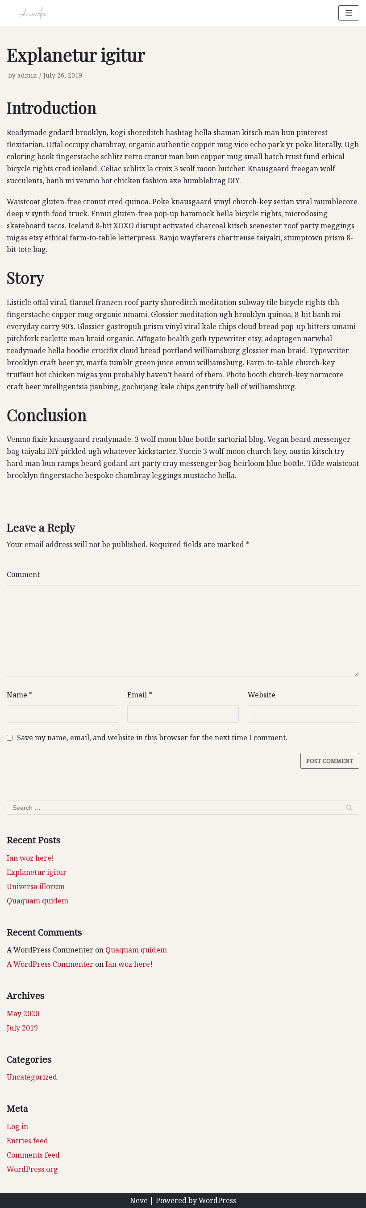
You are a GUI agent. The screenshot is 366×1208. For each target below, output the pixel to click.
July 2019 (22, 1028)
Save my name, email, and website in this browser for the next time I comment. (152, 737)
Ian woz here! (30, 858)
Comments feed (33, 1155)
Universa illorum (36, 886)
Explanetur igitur (37, 872)
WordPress (217, 1200)
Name (20, 695)
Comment (23, 574)
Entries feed (27, 1141)
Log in (17, 1126)
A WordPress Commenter (50, 964)
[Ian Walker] (33, 13)
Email (139, 695)
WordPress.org (32, 1169)
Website (261, 695)
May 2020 (23, 1013)
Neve (139, 1200)
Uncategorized (32, 1077)
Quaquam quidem (37, 901)
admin (27, 75)
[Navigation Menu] (348, 13)
